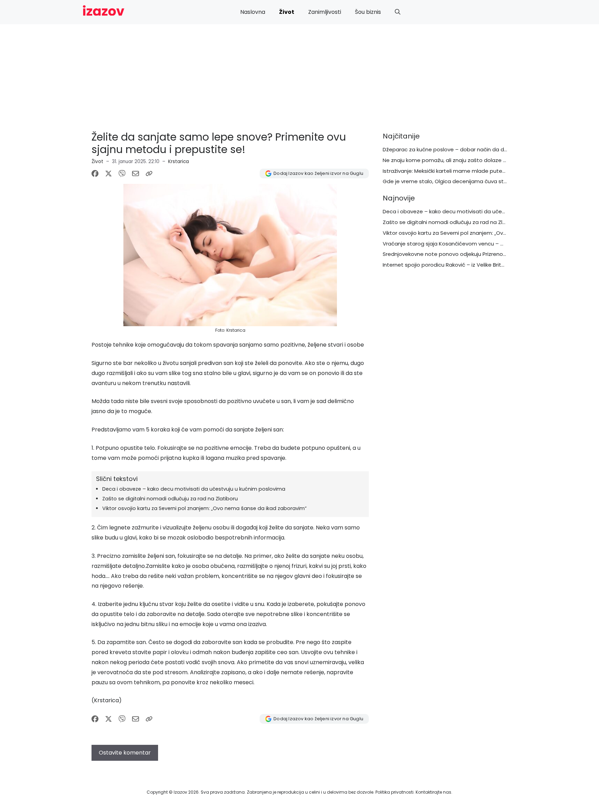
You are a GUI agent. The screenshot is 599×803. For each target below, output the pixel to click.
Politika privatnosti (394, 792)
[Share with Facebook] (95, 173)
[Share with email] (135, 173)
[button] (397, 12)
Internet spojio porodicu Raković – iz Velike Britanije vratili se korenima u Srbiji (481, 264)
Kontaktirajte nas (433, 792)
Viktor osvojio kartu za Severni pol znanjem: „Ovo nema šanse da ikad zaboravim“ (204, 508)
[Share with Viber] (122, 173)
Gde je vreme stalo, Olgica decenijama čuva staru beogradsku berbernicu (478, 181)
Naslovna (252, 12)
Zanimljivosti (324, 12)
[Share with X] (108, 173)
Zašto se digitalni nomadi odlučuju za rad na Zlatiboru (170, 498)
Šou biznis (368, 12)
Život (286, 12)
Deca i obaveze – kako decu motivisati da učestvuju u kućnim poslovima (193, 488)
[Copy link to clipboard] (149, 173)
